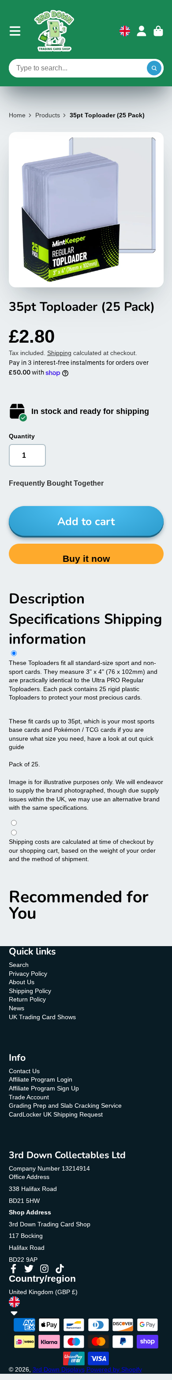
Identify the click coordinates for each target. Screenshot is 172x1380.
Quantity (22, 436)
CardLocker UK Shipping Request (56, 1114)
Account (141, 31)
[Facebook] (13, 1268)
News (16, 1008)
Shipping (59, 352)
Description (47, 598)
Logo (54, 31)
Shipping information (85, 629)
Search (19, 964)
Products (47, 115)
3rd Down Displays (59, 1369)
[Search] (154, 68)
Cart (158, 31)
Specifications (56, 619)
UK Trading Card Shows (42, 1017)
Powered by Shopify (114, 1369)
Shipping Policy (30, 990)
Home (17, 115)
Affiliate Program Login (40, 1079)
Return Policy (27, 999)
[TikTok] (59, 1268)
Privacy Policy (28, 973)
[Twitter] (29, 1268)
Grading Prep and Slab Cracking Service (65, 1105)
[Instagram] (44, 1268)
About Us (21, 982)
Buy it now (86, 558)
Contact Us (24, 1071)
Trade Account (29, 1097)
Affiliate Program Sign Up (44, 1088)
